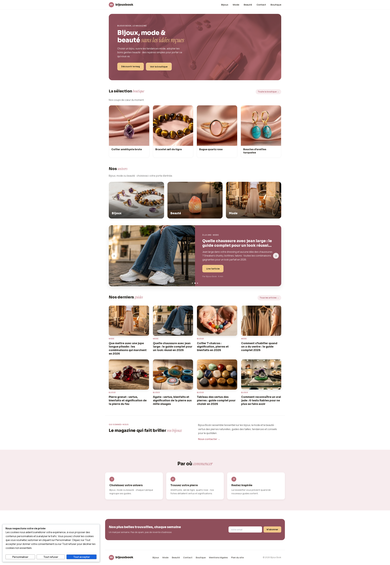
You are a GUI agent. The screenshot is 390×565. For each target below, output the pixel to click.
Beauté (248, 4)
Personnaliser (20, 557)
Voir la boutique (158, 66)
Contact (261, 4)
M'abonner (272, 529)
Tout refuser (50, 557)
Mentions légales (218, 557)
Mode (236, 4)
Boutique (276, 4)
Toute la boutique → (268, 91)
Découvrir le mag (130, 66)
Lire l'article (213, 268)
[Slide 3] (197, 283)
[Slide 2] (195, 283)
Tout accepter (81, 557)
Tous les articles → (269, 297)
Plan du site (237, 557)
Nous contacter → (209, 439)
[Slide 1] (192, 283)
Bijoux (224, 4)
